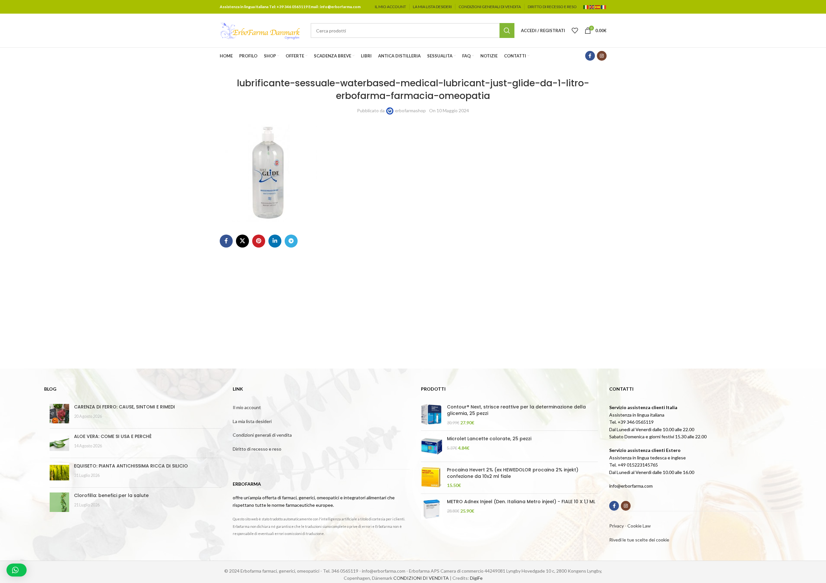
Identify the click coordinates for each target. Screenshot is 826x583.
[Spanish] (598, 6)
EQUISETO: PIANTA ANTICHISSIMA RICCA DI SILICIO (131, 466)
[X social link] (242, 241)
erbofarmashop (410, 110)
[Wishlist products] (574, 30)
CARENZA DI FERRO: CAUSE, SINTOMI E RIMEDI (124, 407)
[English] (592, 6)
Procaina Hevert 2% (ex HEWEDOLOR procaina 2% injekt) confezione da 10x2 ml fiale (512, 473)
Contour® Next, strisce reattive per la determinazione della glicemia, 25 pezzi (516, 410)
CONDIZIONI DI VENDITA (421, 578)
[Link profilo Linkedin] (274, 241)
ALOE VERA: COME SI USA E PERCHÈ (113, 436)
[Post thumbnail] (59, 413)
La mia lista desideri (252, 421)
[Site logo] (260, 30)
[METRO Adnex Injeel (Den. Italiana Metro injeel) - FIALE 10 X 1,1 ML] (431, 509)
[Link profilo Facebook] (590, 56)
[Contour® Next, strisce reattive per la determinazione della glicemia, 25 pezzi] (431, 415)
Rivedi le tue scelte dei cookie (639, 539)
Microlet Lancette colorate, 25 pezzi (489, 439)
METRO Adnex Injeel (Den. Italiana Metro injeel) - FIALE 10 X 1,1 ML (521, 502)
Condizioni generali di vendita (262, 435)
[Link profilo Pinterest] (258, 241)
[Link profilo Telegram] (291, 241)
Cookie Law (639, 525)
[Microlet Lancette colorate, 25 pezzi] (431, 446)
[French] (604, 6)
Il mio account (247, 407)
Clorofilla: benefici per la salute (111, 495)
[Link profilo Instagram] (602, 56)
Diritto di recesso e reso (257, 449)
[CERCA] (506, 30)
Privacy (616, 525)
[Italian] (586, 6)
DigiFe (476, 578)
